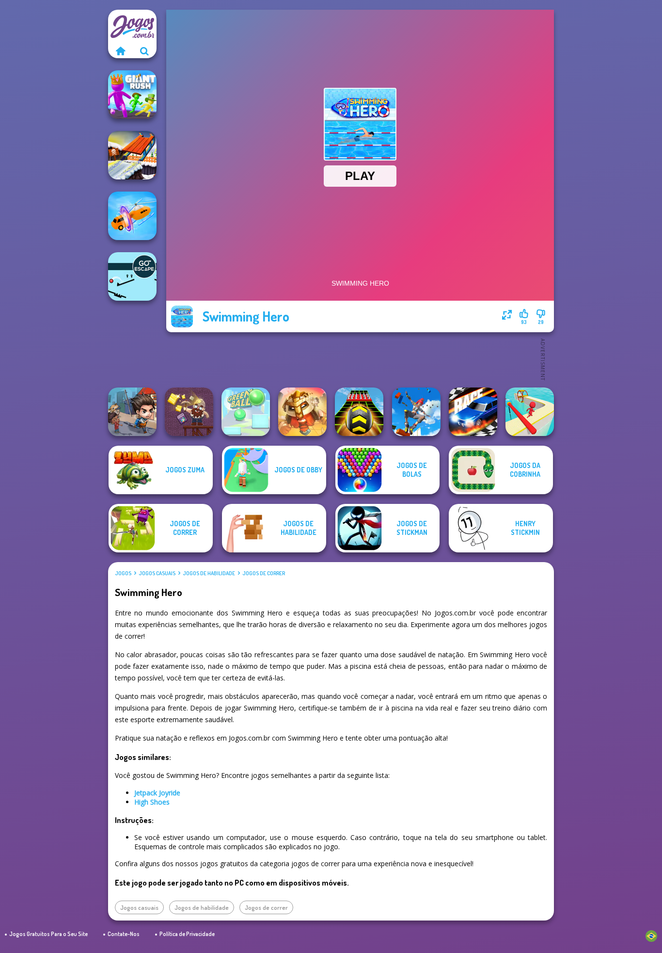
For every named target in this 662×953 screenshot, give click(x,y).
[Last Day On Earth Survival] (132, 412)
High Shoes (152, 802)
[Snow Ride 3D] (132, 155)
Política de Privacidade (187, 933)
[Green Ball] (245, 412)
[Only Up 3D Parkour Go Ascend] (416, 412)
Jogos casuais (157, 573)
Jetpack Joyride (157, 792)
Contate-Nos (124, 933)
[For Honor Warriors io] (302, 412)
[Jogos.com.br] (120, 51)
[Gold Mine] (189, 412)
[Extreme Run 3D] (359, 412)
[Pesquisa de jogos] (144, 51)
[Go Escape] (132, 276)
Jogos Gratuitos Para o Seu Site (48, 933)
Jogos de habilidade (209, 573)
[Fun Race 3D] (529, 412)
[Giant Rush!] (132, 94)
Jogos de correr (263, 573)
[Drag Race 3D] (473, 412)
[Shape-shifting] (132, 216)
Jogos (123, 573)
